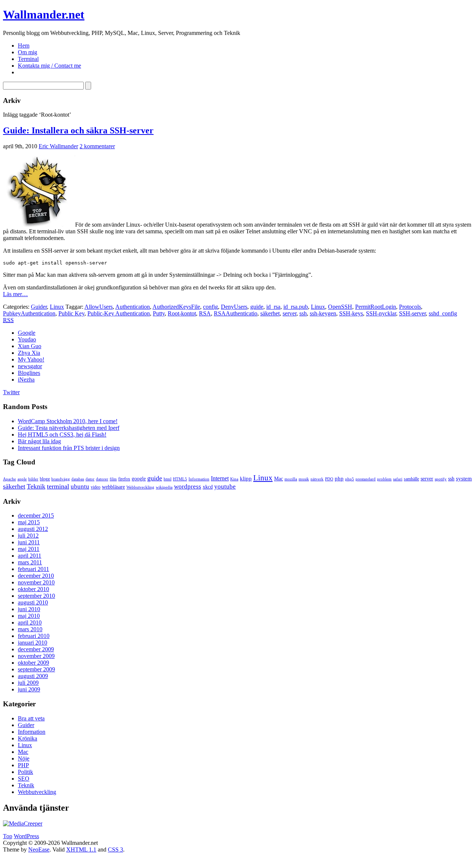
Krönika (27, 738)
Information (199, 479)
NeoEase (38, 849)
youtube (225, 486)
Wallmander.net (43, 14)
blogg (45, 479)
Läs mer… (15, 294)
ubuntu (80, 486)
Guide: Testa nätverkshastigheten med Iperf (68, 428)
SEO (23, 778)
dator (90, 479)
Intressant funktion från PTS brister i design (69, 448)
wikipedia (164, 487)
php (339, 479)
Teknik (36, 486)
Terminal (28, 59)
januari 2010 (32, 642)
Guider (39, 307)
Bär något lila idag (39, 441)
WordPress (26, 836)
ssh (303, 313)
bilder (33, 479)
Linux (57, 307)
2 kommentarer (97, 146)
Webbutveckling (140, 487)
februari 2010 (33, 636)
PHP (23, 765)
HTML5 (180, 479)
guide (256, 307)
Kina (234, 479)
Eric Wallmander (58, 146)
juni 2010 (29, 609)
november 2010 (36, 582)
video (95, 487)
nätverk (317, 479)
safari (397, 479)
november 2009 (36, 656)
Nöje (23, 758)
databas (77, 479)
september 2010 (36, 596)
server (289, 313)
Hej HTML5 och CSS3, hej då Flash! (62, 434)
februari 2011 (33, 569)
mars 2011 (30, 562)
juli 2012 (28, 535)
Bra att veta (31, 718)
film (113, 479)
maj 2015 (29, 522)
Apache (9, 479)
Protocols (410, 307)
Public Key (71, 313)
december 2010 (36, 576)
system (464, 479)
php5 (349, 479)
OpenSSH (340, 307)
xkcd (208, 487)
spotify (441, 479)
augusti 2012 (33, 529)
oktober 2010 (33, 589)
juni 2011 (29, 542)
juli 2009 (28, 683)
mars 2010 (30, 629)
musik (304, 479)
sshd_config (443, 313)
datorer (102, 479)
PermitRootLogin (375, 307)
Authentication (132, 307)
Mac (278, 479)
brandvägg (60, 479)
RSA (205, 313)
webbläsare (113, 487)
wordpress (187, 486)
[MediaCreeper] (22, 823)
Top (7, 836)
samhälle (411, 479)
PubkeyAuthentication (29, 313)
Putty (159, 313)
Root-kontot (182, 313)
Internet (220, 478)
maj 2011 (28, 549)
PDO (329, 479)
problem (384, 479)
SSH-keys (351, 313)
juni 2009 (29, 689)
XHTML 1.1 (81, 849)
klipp (246, 479)
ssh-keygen (323, 313)
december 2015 (36, 515)
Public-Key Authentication (118, 313)
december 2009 (36, 649)
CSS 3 (115, 849)
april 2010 (30, 622)
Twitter (11, 392)
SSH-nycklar (381, 313)
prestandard (366, 479)
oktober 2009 (33, 662)
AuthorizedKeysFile (176, 307)
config (210, 307)
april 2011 (29, 555)
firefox (124, 479)
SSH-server (412, 313)
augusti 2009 (33, 676)
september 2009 (36, 669)
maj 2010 (29, 616)
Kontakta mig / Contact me (49, 65)
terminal (58, 486)
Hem (23, 45)
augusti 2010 (33, 602)
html (167, 479)
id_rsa (273, 307)
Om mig (27, 52)
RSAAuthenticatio (235, 313)
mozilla (290, 479)
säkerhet (270, 313)
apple (22, 479)
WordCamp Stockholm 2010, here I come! (68, 421)
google (139, 479)
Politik (25, 772)
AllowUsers (98, 307)
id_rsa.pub (295, 307)
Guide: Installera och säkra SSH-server (78, 130)
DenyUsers (234, 307)
